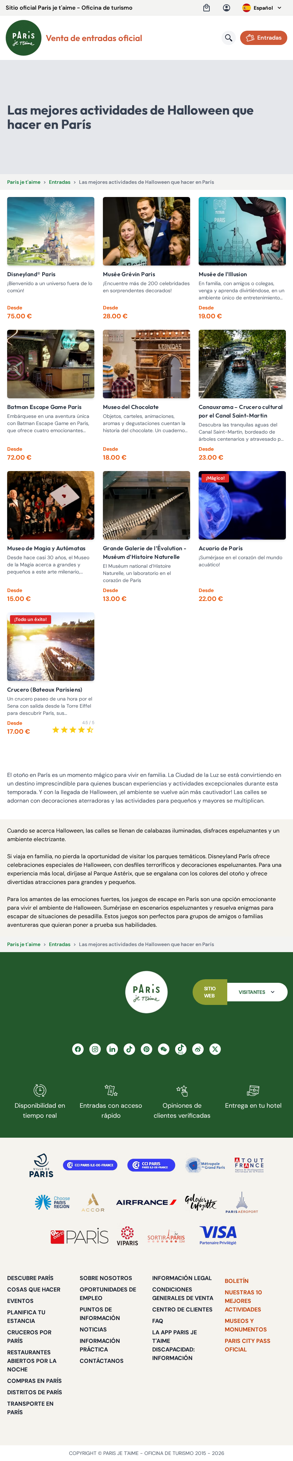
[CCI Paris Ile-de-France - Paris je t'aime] (90, 1165)
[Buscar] (229, 38)
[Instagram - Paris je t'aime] (95, 1049)
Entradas (59, 182)
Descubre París (30, 1278)
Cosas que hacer (33, 1289)
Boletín (237, 1281)
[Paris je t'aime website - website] (23, 38)
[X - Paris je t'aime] (215, 1049)
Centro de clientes (182, 1309)
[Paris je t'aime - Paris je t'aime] (146, 992)
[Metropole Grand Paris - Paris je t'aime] (205, 1165)
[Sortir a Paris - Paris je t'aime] (166, 1235)
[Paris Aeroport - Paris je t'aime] (242, 1202)
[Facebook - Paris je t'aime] (78, 1049)
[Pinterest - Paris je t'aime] (146, 1049)
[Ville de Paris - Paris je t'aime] (41, 1165)
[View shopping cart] (206, 8)
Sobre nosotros (106, 1278)
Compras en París (34, 1381)
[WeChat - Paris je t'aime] (163, 1049)
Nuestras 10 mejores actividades (243, 1301)
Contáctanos (102, 1361)
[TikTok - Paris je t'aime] (129, 1049)
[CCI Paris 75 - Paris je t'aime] (151, 1165)
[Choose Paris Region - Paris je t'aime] (52, 1202)
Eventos (20, 1301)
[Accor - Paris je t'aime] (93, 1202)
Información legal (182, 1278)
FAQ (157, 1321)
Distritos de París (34, 1392)
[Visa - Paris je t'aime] (218, 1235)
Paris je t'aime (23, 182)
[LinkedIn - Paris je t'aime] (112, 1049)
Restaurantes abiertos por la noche (31, 1361)
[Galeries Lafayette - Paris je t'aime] (201, 1202)
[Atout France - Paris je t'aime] (249, 1165)
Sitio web (210, 992)
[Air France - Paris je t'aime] (146, 1202)
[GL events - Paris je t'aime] (79, 1236)
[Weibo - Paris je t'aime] (198, 1049)
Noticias (93, 1329)
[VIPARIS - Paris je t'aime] (127, 1235)
